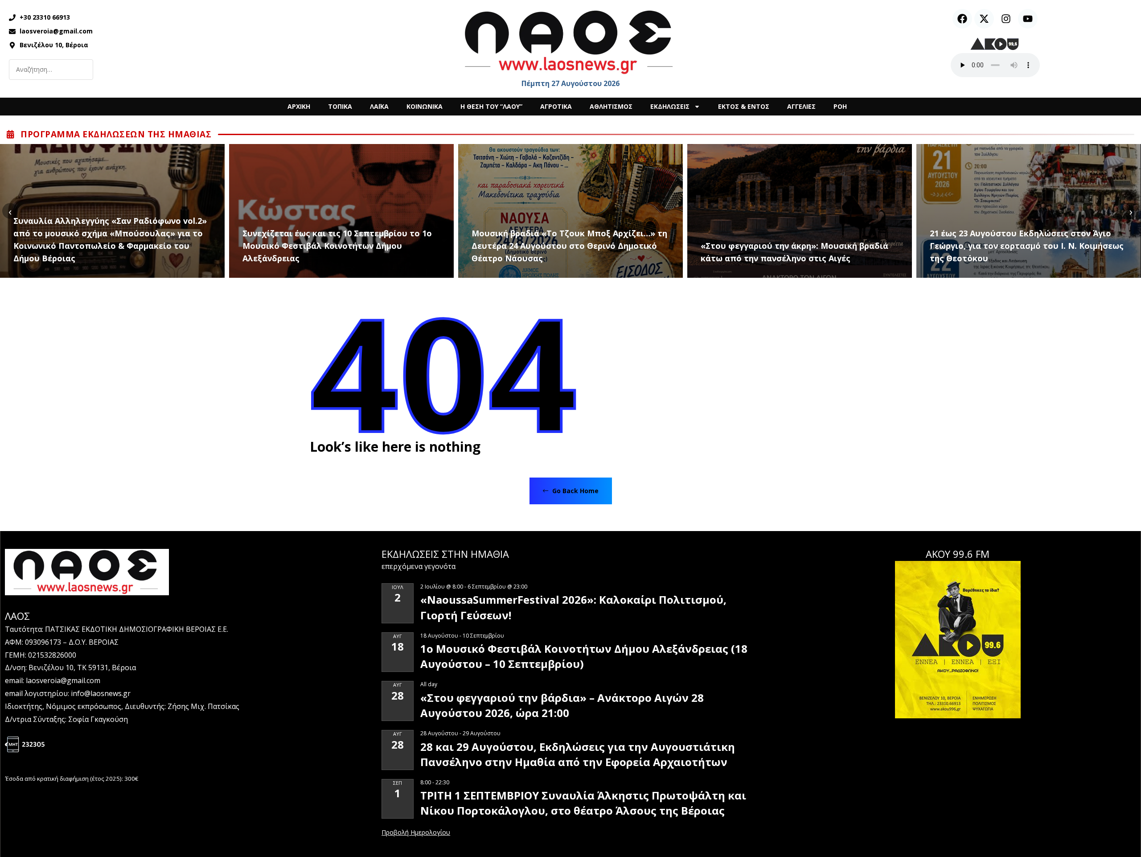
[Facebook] (962, 19)
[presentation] (10, 211)
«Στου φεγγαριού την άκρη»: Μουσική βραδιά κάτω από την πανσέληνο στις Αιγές (794, 252)
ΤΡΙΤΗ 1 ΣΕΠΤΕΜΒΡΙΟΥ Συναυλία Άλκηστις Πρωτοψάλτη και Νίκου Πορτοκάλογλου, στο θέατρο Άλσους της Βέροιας (583, 803)
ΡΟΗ (840, 106)
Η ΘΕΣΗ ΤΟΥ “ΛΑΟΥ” (491, 106)
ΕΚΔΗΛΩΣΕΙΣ (670, 106)
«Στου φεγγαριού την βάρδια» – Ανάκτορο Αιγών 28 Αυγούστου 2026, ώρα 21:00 (562, 705)
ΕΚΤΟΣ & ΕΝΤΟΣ (743, 106)
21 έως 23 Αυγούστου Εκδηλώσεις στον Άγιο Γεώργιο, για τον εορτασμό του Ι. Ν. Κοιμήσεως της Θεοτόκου (1027, 246)
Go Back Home (574, 490)
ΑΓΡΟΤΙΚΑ (556, 106)
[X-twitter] (984, 19)
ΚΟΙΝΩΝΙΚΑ (424, 106)
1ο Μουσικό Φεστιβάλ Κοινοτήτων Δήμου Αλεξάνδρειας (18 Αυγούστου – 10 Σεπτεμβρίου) (583, 656)
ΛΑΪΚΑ (379, 106)
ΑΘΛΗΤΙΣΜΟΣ (611, 106)
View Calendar (416, 833)
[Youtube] (1028, 19)
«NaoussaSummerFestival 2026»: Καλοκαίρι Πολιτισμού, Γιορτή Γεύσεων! (573, 607)
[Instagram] (1006, 19)
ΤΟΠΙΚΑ (340, 106)
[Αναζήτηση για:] (51, 69)
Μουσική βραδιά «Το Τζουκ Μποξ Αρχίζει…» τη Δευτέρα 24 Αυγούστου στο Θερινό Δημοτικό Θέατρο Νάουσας (569, 246)
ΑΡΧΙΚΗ (298, 106)
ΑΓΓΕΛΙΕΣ (801, 106)
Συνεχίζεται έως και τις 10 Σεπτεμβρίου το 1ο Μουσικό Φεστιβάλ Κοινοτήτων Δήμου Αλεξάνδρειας (337, 246)
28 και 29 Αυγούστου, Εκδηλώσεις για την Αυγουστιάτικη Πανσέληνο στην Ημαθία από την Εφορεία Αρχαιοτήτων (577, 754)
